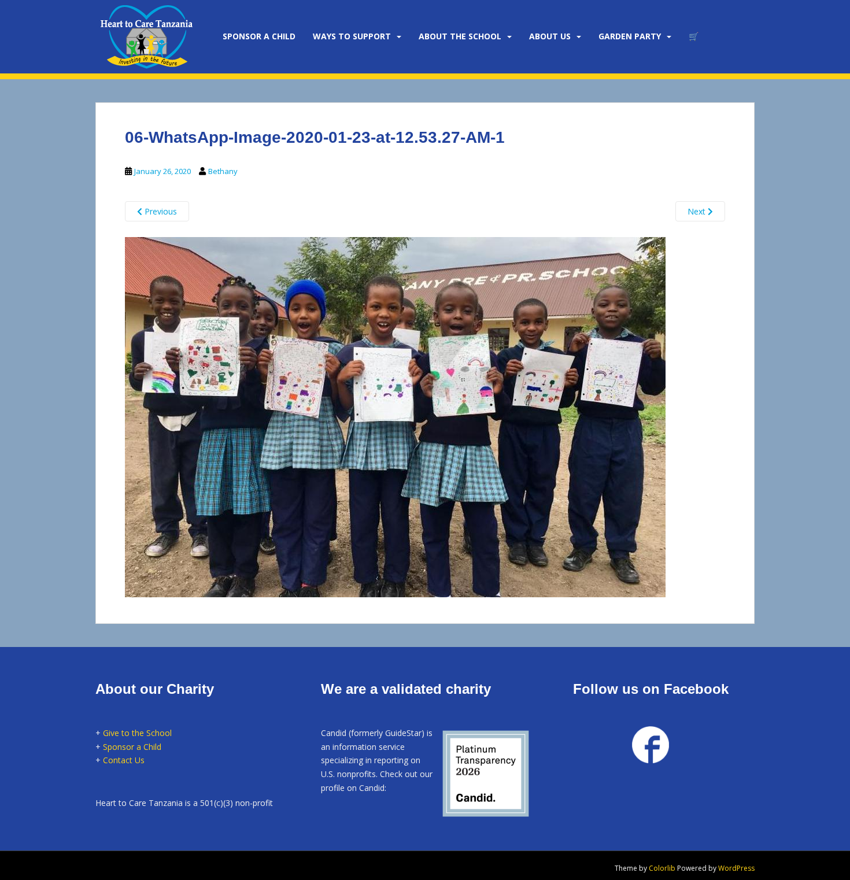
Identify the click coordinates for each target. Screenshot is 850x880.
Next (698, 211)
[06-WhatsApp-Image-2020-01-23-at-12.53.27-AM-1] (395, 415)
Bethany (223, 171)
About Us (550, 36)
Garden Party (629, 36)
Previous (159, 211)
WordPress (736, 868)
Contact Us (124, 760)
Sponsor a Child (132, 746)
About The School (460, 36)
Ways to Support (352, 36)
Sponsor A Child (259, 36)
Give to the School (137, 732)
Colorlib (662, 868)
